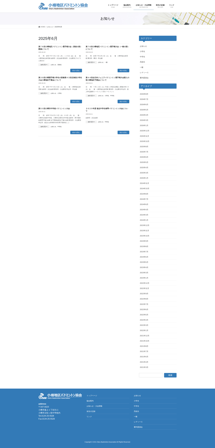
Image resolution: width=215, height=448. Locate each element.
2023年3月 (144, 273)
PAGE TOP (208, 432)
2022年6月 (144, 309)
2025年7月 (144, 152)
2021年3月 (144, 367)
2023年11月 (144, 231)
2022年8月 (144, 299)
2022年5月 (144, 315)
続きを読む (76, 70)
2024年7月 (144, 199)
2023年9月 (144, 241)
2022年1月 (144, 330)
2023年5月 (144, 262)
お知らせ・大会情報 (94, 406)
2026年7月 (144, 99)
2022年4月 (144, 320)
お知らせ (53, 64)
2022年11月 (144, 288)
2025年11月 (144, 136)
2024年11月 (144, 183)
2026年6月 (144, 104)
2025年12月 (144, 131)
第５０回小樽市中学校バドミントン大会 (54, 108)
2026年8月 (144, 94)
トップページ (92, 396)
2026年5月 (144, 110)
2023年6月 (144, 257)
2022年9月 (144, 294)
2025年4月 (144, 168)
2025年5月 (144, 162)
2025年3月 (144, 173)
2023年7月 (144, 252)
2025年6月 (144, 157)
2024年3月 (144, 215)
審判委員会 (144, 78)
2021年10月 (144, 341)
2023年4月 (144, 267)
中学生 (112, 95)
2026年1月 (144, 125)
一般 (106, 62)
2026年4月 (144, 115)
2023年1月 (144, 278)
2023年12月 (144, 225)
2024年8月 (144, 194)
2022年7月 (144, 304)
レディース (144, 73)
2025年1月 (144, 178)
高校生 (59, 64)
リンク (89, 417)
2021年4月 (144, 362)
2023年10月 (144, 236)
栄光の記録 (91, 411)
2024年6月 (144, 204)
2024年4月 (144, 210)
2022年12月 (144, 283)
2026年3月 (144, 120)
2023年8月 (144, 246)
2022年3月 (144, 325)
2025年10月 (144, 141)
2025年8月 (144, 147)
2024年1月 (144, 220)
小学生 (59, 93)
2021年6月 (144, 357)
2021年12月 (144, 336)
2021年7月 (144, 351)
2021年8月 (144, 346)
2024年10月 (144, 188)
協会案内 (90, 401)
